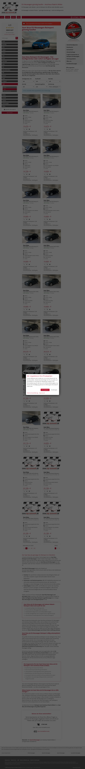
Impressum (42, 393)
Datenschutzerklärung (32, 393)
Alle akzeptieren (45, 389)
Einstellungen (54, 389)
